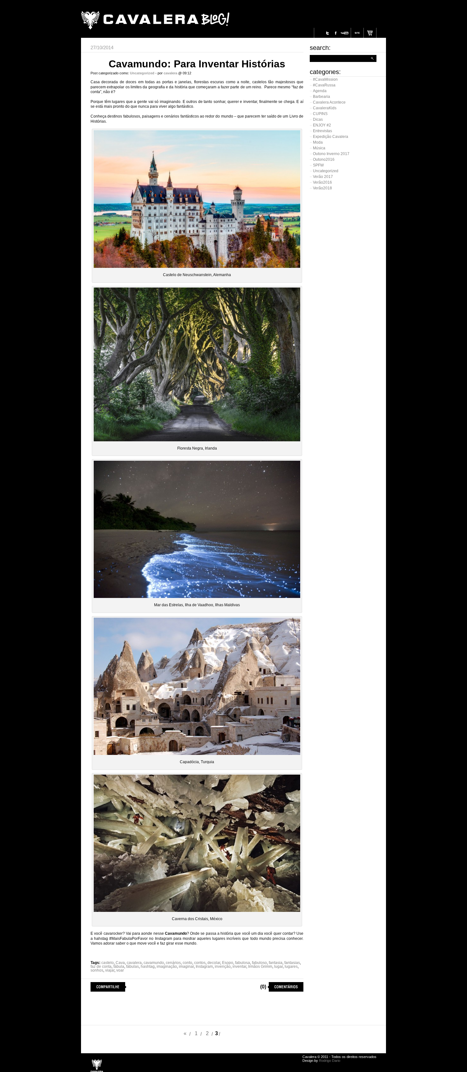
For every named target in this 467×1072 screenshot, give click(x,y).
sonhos (97, 970)
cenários (173, 962)
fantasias (292, 962)
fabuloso (259, 962)
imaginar (186, 966)
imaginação (167, 966)
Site (357, 33)
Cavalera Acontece (329, 102)
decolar (213, 962)
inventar (239, 966)
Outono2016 (324, 159)
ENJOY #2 (322, 125)
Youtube (344, 33)
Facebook (336, 33)
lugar (278, 966)
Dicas (318, 119)
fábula (118, 966)
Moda (318, 142)
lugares (291, 966)
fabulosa (242, 962)
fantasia (275, 962)
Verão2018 (322, 188)
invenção (223, 966)
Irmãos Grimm (260, 966)
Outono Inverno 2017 (331, 154)
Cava (120, 962)
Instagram (320, 33)
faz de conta (101, 966)
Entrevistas (322, 131)
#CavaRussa (324, 85)
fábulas (132, 966)
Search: (320, 47)
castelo (107, 962)
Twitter (328, 33)
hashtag (148, 966)
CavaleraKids (324, 108)
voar (120, 970)
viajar (109, 970)
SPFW (318, 165)
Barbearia (321, 96)
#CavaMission (325, 79)
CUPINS (320, 114)
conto (187, 962)
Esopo (227, 962)
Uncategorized (325, 171)
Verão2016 (322, 182)
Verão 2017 (323, 176)
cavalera (134, 962)
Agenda (320, 91)
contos (200, 962)
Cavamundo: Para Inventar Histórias (197, 64)
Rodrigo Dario (329, 1060)
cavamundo (154, 962)
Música (319, 148)
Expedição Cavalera (330, 136)
